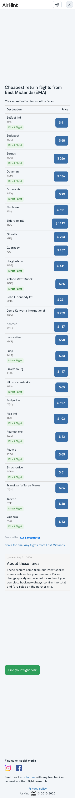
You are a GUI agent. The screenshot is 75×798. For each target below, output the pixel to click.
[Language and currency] (57, 4)
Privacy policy (38, 788)
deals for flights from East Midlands (35, 545)
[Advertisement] (37, 718)
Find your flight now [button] (22, 670)
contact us (28, 777)
